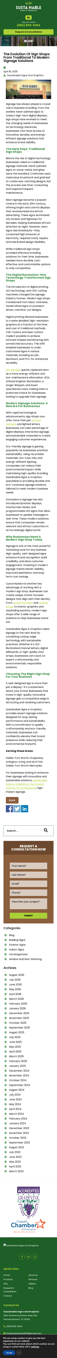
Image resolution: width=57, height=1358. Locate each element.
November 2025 (19, 1018)
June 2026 (15, 984)
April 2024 (15, 1109)
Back (12, 800)
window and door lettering (25, 959)
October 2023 (17, 1138)
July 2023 (14, 1152)
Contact (7, 1295)
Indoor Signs (16, 949)
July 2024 (15, 1094)
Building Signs (17, 940)
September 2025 (19, 1027)
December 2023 (19, 1128)
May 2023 (15, 1162)
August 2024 (16, 1090)
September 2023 (19, 1142)
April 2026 (15, 994)
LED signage (13, 370)
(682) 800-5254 (28, 25)
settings (35, 1346)
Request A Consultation (28, 31)
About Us (33, 1275)
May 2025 (15, 1047)
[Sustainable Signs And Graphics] (28, 3)
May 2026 (15, 989)
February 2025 (18, 1061)
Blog (11, 935)
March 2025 (16, 1056)
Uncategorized (18, 954)
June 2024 (15, 1099)
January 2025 (17, 1066)
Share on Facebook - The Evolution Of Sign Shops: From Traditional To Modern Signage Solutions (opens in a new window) (9, 808)
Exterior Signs (17, 945)
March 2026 (16, 999)
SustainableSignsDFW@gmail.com (23, 1333)
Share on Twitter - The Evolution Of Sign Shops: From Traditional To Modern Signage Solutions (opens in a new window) (17, 808)
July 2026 (15, 980)
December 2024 (19, 1071)
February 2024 (18, 1118)
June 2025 (15, 1042)
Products (8, 1279)
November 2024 (19, 1075)
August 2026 (16, 975)
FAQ (5, 1283)
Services (32, 1279)
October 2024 (18, 1080)
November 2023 (19, 1133)
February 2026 (18, 1003)
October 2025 (17, 1023)
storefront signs (23, 603)
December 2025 (19, 1013)
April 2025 (15, 1051)
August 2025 (16, 1032)
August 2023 (16, 1147)
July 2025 (15, 1037)
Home (6, 1275)
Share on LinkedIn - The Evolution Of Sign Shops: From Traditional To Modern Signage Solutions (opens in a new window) (24, 808)
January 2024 (17, 1123)
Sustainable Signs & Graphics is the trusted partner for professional (26, 784)
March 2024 (16, 1114)
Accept (9, 1352)
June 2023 (15, 1157)
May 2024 (15, 1104)
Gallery (32, 1283)
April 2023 (15, 1166)
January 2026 (17, 1008)
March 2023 (16, 1171)
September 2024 (19, 1085)
